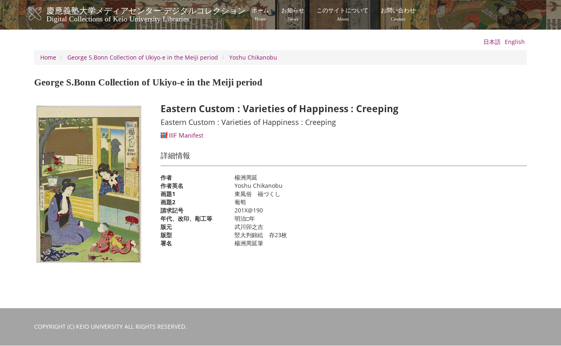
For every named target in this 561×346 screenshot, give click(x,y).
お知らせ (292, 14)
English (515, 42)
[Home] (43, 14)
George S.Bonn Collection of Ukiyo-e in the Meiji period (142, 57)
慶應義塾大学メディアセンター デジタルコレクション (146, 13)
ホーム (260, 14)
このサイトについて (342, 14)
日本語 (492, 42)
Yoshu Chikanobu (253, 57)
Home (48, 57)
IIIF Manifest (186, 135)
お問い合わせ (398, 14)
